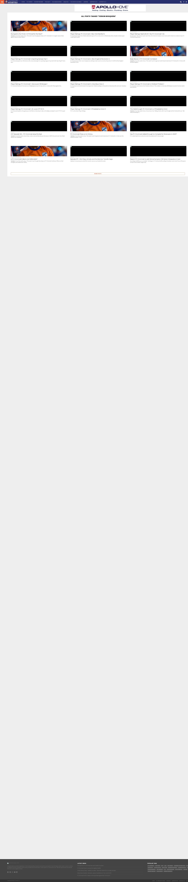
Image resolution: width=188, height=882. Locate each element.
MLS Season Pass (56, 1)
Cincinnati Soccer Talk (179, 865)
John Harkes (160, 871)
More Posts (97, 173)
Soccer (185, 869)
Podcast (47, 1)
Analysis (66, 1)
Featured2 (170, 865)
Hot (162, 865)
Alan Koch (150, 867)
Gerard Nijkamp (151, 871)
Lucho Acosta (157, 867)
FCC (165, 869)
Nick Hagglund (170, 869)
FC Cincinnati (151, 865)
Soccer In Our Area (75, 1)
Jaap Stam (164, 867)
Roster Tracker (38, 1)
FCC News (29, 1)
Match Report (178, 869)
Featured (157, 865)
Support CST (93, 1)
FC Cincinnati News (160, 880)
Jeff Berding (160, 869)
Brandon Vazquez (172, 867)
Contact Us (102, 1)
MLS (165, 865)
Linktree (85, 1)
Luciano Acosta (182, 867)
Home (23, 1)
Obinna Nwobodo (168, 871)
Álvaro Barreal (151, 869)
